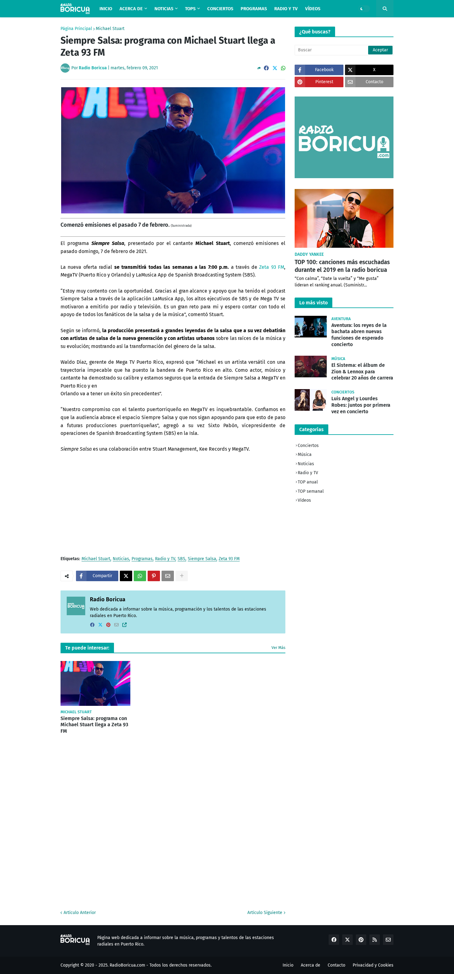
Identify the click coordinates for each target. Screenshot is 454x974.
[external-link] (124, 625)
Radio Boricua (107, 599)
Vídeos (304, 500)
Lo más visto (313, 303)
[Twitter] (274, 68)
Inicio (288, 965)
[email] (116, 625)
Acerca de (310, 965)
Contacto (336, 965)
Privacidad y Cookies (373, 965)
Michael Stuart (110, 29)
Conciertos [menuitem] (220, 8)
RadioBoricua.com (127, 965)
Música (305, 454)
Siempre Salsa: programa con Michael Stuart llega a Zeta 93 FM (94, 724)
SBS (181, 559)
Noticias (121, 559)
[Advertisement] (173, 504)
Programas (142, 559)
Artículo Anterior (80, 912)
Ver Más (278, 647)
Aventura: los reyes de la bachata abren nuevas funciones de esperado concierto (359, 334)
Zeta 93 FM (271, 267)
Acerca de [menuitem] (131, 8)
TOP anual (308, 482)
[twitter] (100, 625)
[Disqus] (173, 821)
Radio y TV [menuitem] (286, 8)
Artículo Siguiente (264, 912)
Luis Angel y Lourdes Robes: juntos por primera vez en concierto (360, 405)
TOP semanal (311, 491)
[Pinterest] (154, 576)
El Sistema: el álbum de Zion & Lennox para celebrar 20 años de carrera (362, 371)
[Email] (168, 576)
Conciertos (308, 445)
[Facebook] (266, 68)
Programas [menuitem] (254, 8)
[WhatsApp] (283, 68)
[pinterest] (108, 625)
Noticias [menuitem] (163, 8)
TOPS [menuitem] (190, 8)
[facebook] (92, 625)
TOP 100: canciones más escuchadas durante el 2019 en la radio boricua (342, 266)
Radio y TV (165, 559)
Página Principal (76, 29)
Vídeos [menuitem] (312, 8)
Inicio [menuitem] (105, 8)
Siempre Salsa (202, 559)
